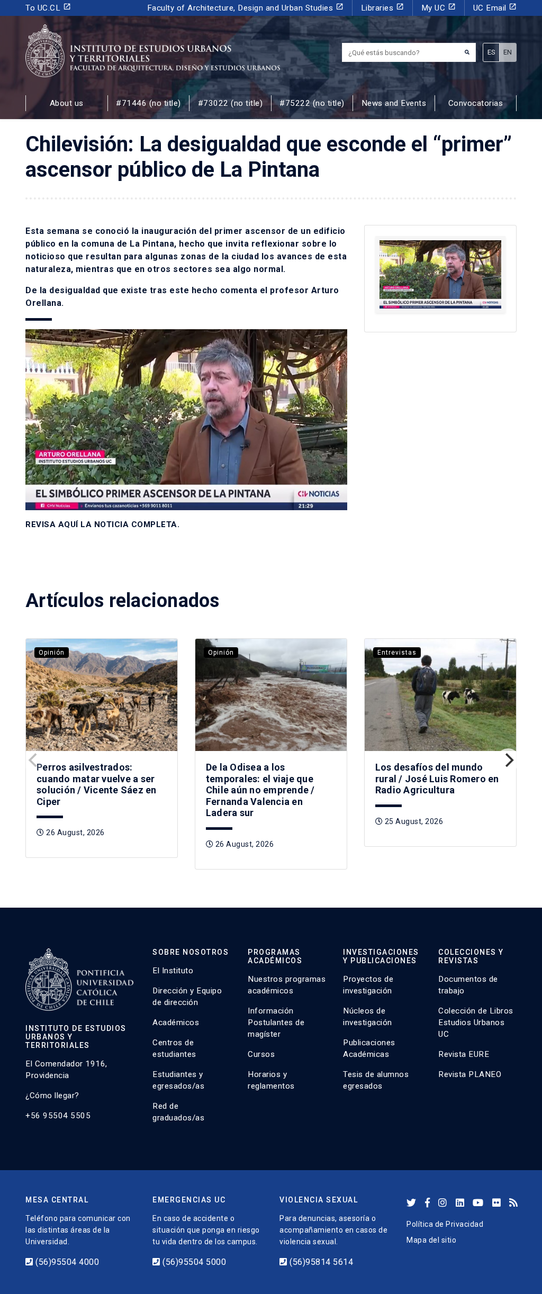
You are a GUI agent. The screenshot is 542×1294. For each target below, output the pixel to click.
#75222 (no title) (312, 103)
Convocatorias (475, 103)
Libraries (382, 8)
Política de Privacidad (444, 1224)
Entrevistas (397, 652)
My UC (438, 8)
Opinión (52, 652)
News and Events (394, 103)
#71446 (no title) (148, 103)
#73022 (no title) (230, 103)
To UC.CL (48, 8)
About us (67, 103)
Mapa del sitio (431, 1240)
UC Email (495, 8)
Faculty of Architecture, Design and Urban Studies (245, 8)
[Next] (508, 760)
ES (491, 52)
